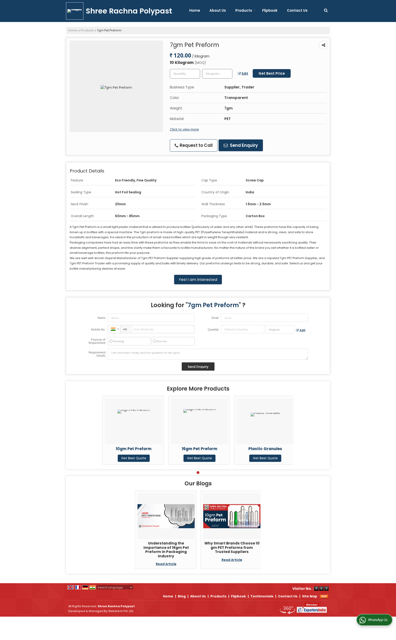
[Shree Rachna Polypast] (76, 11)
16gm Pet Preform (199, 448)
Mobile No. (98, 329)
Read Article (166, 564)
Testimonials (261, 596)
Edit (244, 73)
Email (215, 318)
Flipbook (270, 10)
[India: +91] (114, 329)
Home (194, 10)
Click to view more (184, 129)
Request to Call (196, 145)
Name (101, 318)
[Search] (326, 10)
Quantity (213, 329)
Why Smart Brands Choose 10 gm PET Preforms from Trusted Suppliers (231, 547)
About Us (217, 10)
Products (243, 10)
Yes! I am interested (198, 279)
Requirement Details (97, 354)
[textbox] (217, 74)
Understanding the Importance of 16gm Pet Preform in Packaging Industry (166, 549)
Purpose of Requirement (97, 341)
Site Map (309, 596)
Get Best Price (271, 73)
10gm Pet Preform (133, 448)
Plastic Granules (265, 448)
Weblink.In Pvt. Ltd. (121, 611)
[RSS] (324, 596)
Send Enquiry (243, 145)
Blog (182, 596)
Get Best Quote (133, 458)
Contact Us (297, 10)
